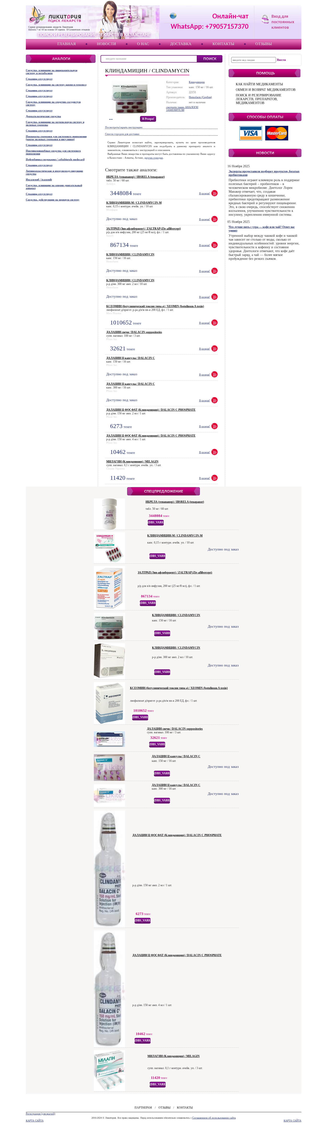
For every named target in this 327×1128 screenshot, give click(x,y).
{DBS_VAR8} (155, 522)
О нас (143, 44)
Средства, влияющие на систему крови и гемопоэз (56, 84)
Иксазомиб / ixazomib (39, 179)
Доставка (181, 44)
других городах (153, 157)
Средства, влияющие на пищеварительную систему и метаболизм (51, 72)
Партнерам (143, 1107)
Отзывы (263, 44)
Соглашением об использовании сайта (214, 1117)
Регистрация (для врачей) (40, 1113)
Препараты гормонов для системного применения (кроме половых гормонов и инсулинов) (56, 138)
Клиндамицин (197, 82)
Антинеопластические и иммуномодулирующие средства (54, 172)
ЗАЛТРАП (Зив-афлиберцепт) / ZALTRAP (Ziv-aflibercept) (143, 228)
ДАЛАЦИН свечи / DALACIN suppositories (134, 332)
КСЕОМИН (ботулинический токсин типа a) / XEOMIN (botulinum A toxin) (155, 306)
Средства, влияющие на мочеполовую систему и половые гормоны (55, 123)
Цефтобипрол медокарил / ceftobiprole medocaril (55, 159)
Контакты (223, 44)
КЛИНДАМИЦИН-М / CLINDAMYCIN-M (134, 202)
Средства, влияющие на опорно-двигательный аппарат (54, 187)
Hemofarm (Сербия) (200, 97)
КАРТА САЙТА (35, 1120)
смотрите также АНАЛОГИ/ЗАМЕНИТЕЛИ (182, 108)
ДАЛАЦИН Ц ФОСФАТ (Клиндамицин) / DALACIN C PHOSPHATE (151, 409)
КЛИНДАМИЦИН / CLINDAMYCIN (130, 254)
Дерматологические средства (43, 116)
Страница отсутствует (39, 78)
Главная (66, 44)
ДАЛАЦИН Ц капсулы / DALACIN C (130, 358)
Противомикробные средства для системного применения (53, 152)
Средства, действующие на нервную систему (52, 199)
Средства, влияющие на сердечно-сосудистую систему (53, 103)
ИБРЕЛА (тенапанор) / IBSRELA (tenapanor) (135, 177)
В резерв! (148, 119)
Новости (106, 44)
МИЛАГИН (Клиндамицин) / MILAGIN (132, 461)
